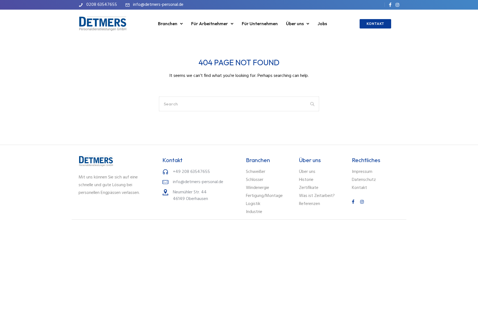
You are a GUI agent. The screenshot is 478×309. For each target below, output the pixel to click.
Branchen (167, 23)
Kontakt (359, 187)
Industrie (254, 211)
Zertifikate (308, 187)
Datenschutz (364, 179)
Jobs (322, 23)
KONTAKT (375, 24)
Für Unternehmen (260, 23)
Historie (306, 179)
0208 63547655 (101, 4)
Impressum (362, 171)
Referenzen (309, 203)
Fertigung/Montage (264, 195)
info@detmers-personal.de (158, 4)
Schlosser (254, 179)
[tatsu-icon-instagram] (397, 4)
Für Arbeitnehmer (209, 23)
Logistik (253, 203)
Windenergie (257, 187)
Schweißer (255, 171)
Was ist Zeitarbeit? (317, 195)
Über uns (295, 23)
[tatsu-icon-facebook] (390, 4)
